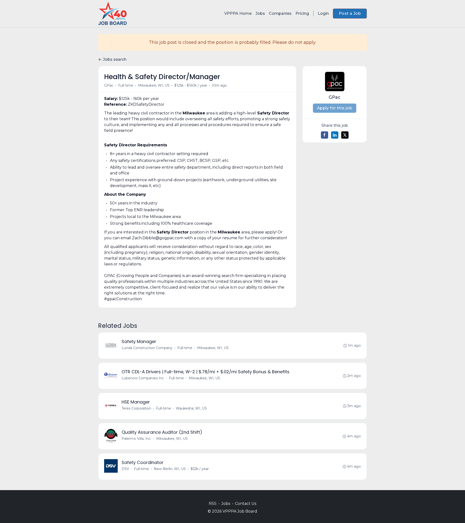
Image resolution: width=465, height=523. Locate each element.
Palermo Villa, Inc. (136, 438)
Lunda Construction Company (147, 348)
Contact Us (245, 503)
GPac (108, 85)
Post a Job (350, 13)
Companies (280, 13)
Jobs (260, 13)
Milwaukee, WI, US (154, 85)
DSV (125, 469)
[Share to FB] (324, 135)
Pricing (302, 13)
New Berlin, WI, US (170, 469)
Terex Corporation (136, 408)
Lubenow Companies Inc (143, 378)
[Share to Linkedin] (334, 135)
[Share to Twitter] (345, 135)
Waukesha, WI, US (191, 408)
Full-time (125, 85)
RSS (213, 503)
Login (323, 13)
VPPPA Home (238, 13)
